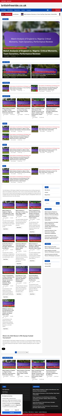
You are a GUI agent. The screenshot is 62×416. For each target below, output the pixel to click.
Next (27, 352)
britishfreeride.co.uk (13, 5)
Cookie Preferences (43, 412)
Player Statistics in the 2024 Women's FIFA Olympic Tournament (50, 85)
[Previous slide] (57, 19)
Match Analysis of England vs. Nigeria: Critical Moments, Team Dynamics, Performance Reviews (5, 129)
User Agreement (5, 389)
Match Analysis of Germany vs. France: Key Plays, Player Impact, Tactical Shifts (24, 14)
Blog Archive (17, 10)
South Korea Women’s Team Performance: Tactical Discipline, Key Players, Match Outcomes (21, 246)
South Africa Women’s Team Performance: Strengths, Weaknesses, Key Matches (50, 232)
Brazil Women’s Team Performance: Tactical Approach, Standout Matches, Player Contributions (21, 278)
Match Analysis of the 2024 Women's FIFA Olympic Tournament (15, 48)
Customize (7, 410)
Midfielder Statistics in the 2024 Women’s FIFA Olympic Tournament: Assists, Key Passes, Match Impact (8, 311)
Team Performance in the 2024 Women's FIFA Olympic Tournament (52, 255)
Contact (23, 10)
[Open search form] (50, 10)
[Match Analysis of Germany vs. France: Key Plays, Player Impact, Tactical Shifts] (31, 39)
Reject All (17, 410)
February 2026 (48, 263)
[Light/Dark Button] (48, 10)
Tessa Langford (6, 56)
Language (29, 10)
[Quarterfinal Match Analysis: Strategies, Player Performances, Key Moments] (35, 270)
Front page (3, 10)
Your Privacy (5, 391)
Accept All (12, 412)
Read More (6, 229)
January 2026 (47, 266)
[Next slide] (59, 19)
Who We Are (10, 10)
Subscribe (58, 10)
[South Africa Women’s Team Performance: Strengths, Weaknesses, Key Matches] (53, 102)
